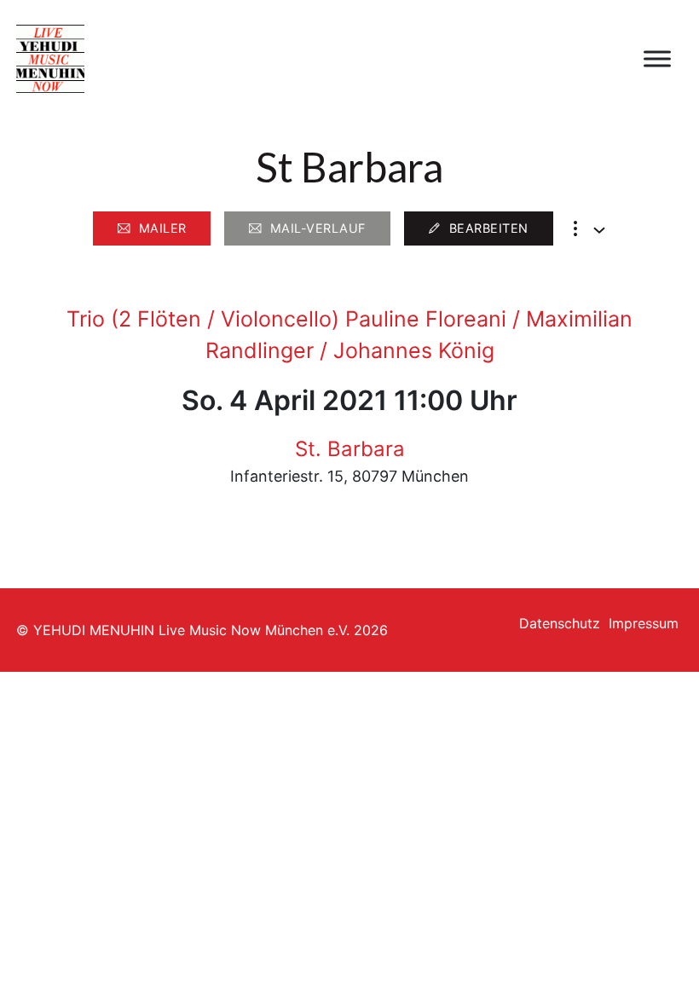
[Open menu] (657, 59)
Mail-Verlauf (318, 228)
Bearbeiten (489, 228)
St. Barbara (350, 449)
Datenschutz (559, 623)
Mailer (163, 228)
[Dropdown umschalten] (599, 230)
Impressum (644, 623)
